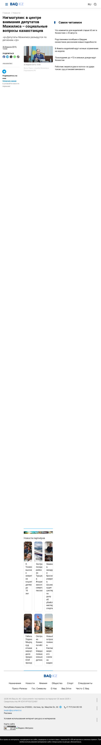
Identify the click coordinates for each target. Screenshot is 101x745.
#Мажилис (7, 64)
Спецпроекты (85, 683)
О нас (54, 688)
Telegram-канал (9, 81)
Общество (57, 683)
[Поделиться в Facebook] (4, 56)
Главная (6, 13)
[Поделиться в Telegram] (7, 56)
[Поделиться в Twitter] (11, 56)
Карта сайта (9, 724)
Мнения (43, 683)
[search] (95, 4)
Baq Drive (66, 688)
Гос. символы (39, 688)
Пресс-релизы (19, 688)
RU (89, 4)
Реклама (8, 713)
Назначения (15, 683)
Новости (16, 13)
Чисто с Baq (82, 688)
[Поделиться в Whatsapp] (14, 56)
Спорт (70, 683)
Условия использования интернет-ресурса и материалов (29, 718)
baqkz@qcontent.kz (13, 710)
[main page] (47, 4)
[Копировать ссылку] (18, 56)
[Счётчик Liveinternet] (10, 728)
